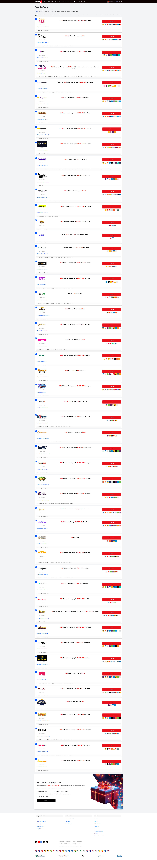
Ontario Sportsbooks (40, 823)
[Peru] (96, 851)
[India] (75, 851)
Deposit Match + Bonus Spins (75, 159)
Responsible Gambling (99, 831)
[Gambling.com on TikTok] (47, 845)
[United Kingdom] (36, 851)
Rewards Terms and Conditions (100, 836)
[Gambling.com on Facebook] (41, 845)
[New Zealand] (90, 851)
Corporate (96, 828)
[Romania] (99, 851)
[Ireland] (78, 851)
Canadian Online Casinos (70, 819)
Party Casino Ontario (41, 828)
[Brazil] (51, 851)
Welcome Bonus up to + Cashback (75, 760)
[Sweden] (105, 851)
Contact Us (97, 826)
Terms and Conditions (64, 846)
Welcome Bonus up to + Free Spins (75, 97)
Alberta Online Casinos (41, 819)
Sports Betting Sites (69, 823)
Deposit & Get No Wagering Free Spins (75, 234)
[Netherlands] (87, 851)
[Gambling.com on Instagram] (44, 845)
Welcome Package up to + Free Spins (75, 20)
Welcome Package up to (75, 191)
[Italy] (81, 851)
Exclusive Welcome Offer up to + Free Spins (75, 82)
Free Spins (75, 537)
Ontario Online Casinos (41, 821)
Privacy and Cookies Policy (76, 846)
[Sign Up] (108, 2)
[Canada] (54, 851)
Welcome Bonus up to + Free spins (75, 688)
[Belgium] (45, 851)
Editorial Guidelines (98, 823)
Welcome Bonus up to (75, 36)
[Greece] (66, 851)
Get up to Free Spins (75, 293)
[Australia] (39, 851)
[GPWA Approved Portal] (119, 856)
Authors (96, 821)
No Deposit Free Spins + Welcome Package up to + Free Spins (75, 611)
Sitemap (96, 833)
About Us (96, 819)
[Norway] (93, 851)
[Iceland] (69, 851)
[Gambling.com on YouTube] (39, 845)
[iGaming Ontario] (40, 856)
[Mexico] (84, 851)
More (37, 15)
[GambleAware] (64, 856)
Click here (37, 11)
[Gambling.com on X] (36, 845)
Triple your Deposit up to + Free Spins (75, 247)
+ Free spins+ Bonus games (75, 401)
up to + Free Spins (75, 370)
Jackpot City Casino (40, 826)
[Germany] (63, 851)
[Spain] (102, 851)
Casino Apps (68, 821)
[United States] (108, 851)
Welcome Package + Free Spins (75, 522)
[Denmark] (60, 851)
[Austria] (42, 851)
